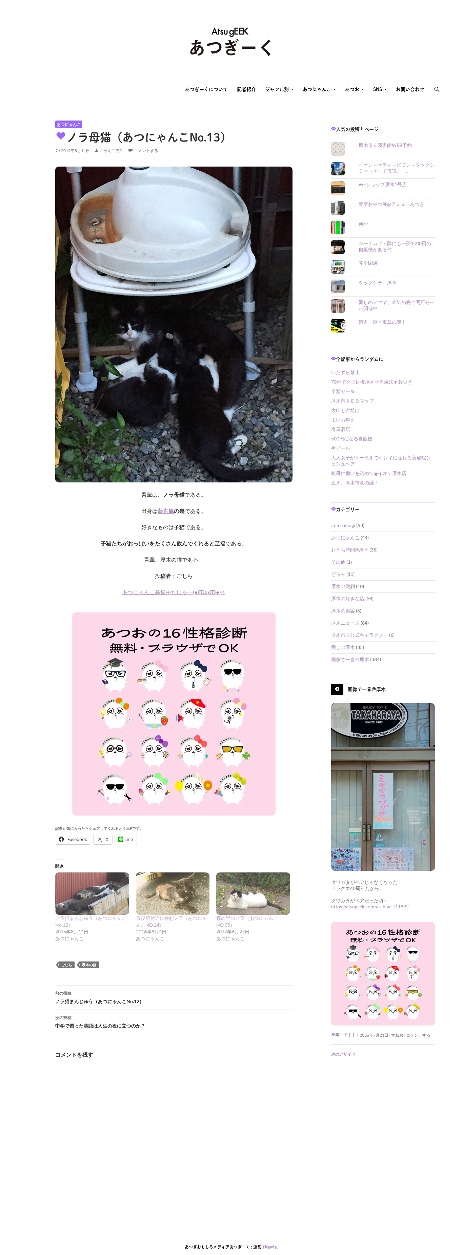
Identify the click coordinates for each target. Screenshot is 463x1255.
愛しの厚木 (343, 647)
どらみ (338, 574)
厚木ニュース (345, 623)
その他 (338, 562)
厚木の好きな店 (347, 598)
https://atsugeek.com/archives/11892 (370, 906)
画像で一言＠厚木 (350, 659)
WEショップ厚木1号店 (383, 184)
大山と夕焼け (345, 410)
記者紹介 (246, 89)
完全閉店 (368, 263)
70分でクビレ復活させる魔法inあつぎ (371, 382)
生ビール (340, 448)
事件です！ (345, 1035)
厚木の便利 (343, 586)
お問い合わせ (410, 89)
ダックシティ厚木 (378, 282)
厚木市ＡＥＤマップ (352, 401)
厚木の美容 (343, 610)
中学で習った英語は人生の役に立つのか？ (100, 1022)
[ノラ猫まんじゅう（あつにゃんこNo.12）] (92, 893)
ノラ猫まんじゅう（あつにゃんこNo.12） (99, 997)
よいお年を (343, 420)
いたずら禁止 (345, 372)
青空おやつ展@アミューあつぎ (391, 204)
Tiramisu (270, 1247)
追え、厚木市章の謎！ (382, 322)
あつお (352, 89)
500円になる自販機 (352, 438)
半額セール (343, 391)
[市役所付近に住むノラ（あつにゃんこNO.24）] (173, 893)
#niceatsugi (343, 525)
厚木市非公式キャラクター (359, 635)
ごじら (66, 964)
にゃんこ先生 (111, 150)
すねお (397, 1035)
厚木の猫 (89, 964)
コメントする (146, 150)
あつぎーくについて (206, 89)
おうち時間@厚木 (349, 550)
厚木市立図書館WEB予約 (385, 145)
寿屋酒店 (340, 429)
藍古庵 (166, 510)
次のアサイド (345, 1054)
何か (363, 223)
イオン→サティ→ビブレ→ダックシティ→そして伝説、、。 (397, 168)
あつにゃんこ (317, 89)
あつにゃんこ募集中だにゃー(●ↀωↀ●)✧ (173, 592)
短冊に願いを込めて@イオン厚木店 (368, 473)
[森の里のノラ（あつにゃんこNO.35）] (253, 893)
